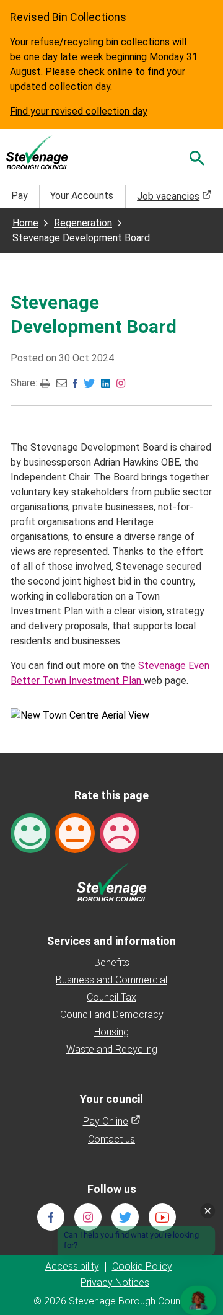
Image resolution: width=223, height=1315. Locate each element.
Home (25, 223)
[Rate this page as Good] (30, 832)
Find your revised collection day (78, 111)
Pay (19, 195)
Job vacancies (174, 196)
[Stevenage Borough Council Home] (112, 881)
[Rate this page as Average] (75, 832)
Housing (111, 1032)
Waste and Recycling (111, 1049)
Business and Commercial (111, 980)
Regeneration (83, 223)
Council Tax (111, 997)
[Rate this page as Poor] (119, 832)
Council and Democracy (112, 1015)
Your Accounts (81, 195)
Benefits (111, 962)
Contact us (111, 1139)
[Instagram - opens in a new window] (120, 382)
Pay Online (112, 1121)
